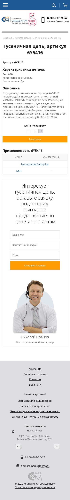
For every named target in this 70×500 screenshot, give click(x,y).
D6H (19, 170)
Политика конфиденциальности (35, 487)
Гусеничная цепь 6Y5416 (48, 37)
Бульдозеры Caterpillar (35, 164)
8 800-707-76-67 (35, 457)
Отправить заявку (35, 265)
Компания (35, 368)
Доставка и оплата (35, 374)
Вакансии (35, 384)
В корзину (35, 139)
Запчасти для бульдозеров (35, 400)
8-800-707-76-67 (57, 18)
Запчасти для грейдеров (35, 406)
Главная (7, 37)
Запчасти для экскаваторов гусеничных (35, 411)
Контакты (35, 379)
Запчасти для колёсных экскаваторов (35, 416)
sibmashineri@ (35, 466)
